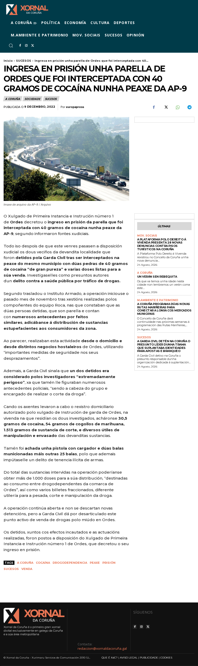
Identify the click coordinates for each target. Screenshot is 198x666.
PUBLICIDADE (149, 657)
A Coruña (25, 563)
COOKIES (166, 657)
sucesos (11, 569)
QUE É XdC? (110, 657)
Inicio (8, 60)
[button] (10, 45)
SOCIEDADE (32, 99)
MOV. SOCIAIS (147, 235)
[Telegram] (189, 107)
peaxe (95, 563)
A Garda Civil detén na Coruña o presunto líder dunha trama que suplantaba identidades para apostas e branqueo (163, 346)
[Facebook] (20, 46)
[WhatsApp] (177, 107)
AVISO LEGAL (128, 657)
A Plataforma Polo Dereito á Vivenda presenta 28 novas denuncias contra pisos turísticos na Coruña (161, 244)
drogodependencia (70, 563)
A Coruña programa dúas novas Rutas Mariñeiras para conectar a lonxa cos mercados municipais (164, 309)
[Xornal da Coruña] (27, 10)
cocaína (43, 563)
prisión (109, 563)
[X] (32, 46)
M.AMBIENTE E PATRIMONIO (157, 300)
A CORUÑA (12, 99)
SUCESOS (23, 60)
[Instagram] (26, 46)
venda (26, 569)
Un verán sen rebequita (157, 276)
